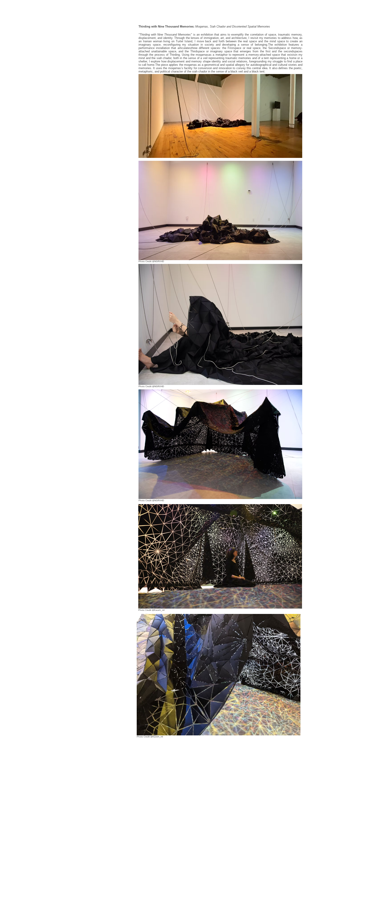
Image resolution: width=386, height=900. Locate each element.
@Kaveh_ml (157, 610)
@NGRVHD (158, 386)
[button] (296, 153)
